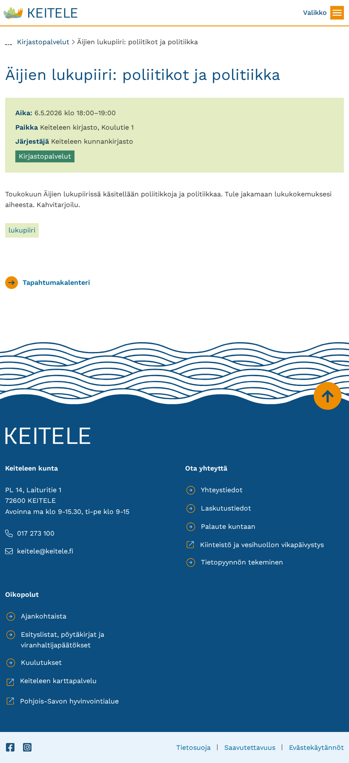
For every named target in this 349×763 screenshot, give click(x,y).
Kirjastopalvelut (44, 157)
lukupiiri (22, 230)
